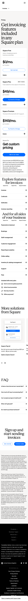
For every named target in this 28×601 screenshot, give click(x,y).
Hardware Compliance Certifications (14, 593)
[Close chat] (25, 598)
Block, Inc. (14, 595)
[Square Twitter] (21, 563)
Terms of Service (14, 581)
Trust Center (14, 578)
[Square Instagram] (26, 563)
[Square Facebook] (23, 563)
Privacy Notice (14, 573)
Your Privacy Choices (14, 571)
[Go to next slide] (5, 363)
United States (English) (9, 563)
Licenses (14, 585)
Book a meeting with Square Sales (11, 598)
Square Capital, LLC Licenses (14, 588)
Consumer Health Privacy (14, 590)
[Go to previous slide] (2, 363)
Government (14, 583)
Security (14, 576)
